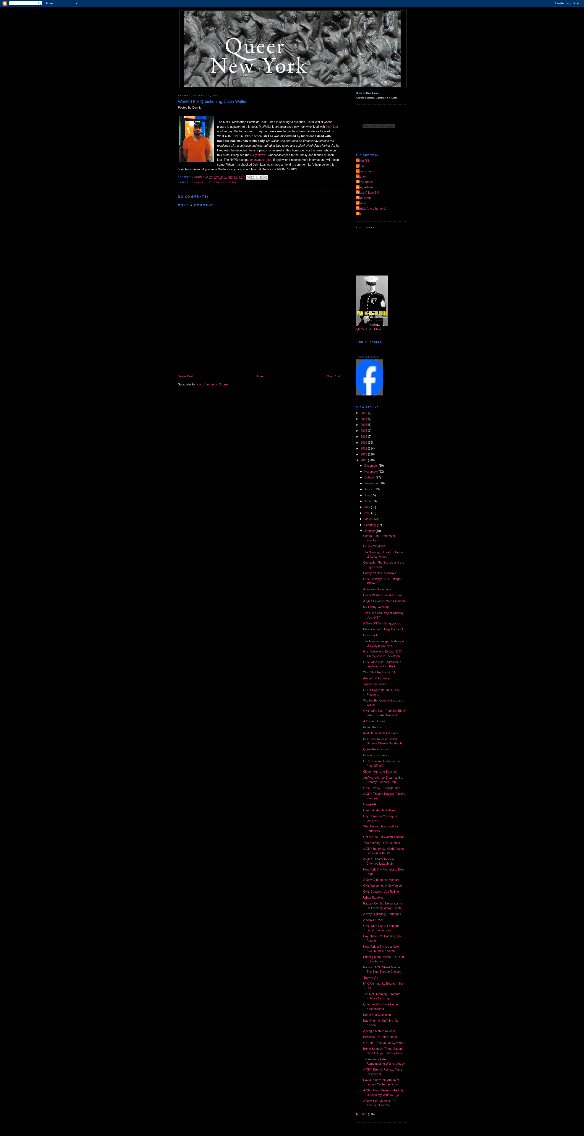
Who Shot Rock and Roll (379, 672)
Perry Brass (365, 182)
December (371, 465)
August (369, 489)
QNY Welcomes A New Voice (382, 885)
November (371, 471)
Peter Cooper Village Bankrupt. (383, 629)
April (367, 513)
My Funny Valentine (376, 607)
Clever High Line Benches (380, 771)
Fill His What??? (374, 546)
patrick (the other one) (371, 208)
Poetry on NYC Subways (379, 573)
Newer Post (185, 376)
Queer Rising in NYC (377, 749)
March (368, 519)
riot (359, 214)
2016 (364, 424)
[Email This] (248, 177)
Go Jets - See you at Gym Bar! (383, 1043)
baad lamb (364, 198)
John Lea (332, 126)
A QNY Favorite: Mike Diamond (384, 601)
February (370, 525)
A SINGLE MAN (373, 920)
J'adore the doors (374, 684)
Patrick (361, 176)
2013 (364, 442)
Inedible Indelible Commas (380, 733)
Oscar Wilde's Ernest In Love (382, 595)
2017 (364, 419)
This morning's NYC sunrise (381, 843)
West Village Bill (368, 192)
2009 (364, 1114)
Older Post (333, 376)
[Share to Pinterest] (265, 177)
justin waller (216, 182)
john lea (196, 182)
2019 (364, 413)
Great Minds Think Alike (379, 810)
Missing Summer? (375, 755)
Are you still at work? (377, 678)
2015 (364, 430)
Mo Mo (361, 166)
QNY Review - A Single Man (381, 788)
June (368, 501)
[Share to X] (257, 177)
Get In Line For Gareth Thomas (383, 837)
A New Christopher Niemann (381, 879)
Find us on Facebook (367, 357)
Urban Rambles (373, 897)
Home (259, 376)
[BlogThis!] (252, 177)
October (370, 477)
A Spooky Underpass (377, 589)
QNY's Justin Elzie (368, 329)
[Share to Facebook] (261, 177)
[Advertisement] (259, 340)
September (372, 483)
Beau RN (363, 160)
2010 (364, 460)
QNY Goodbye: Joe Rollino (381, 891)
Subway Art (370, 977)
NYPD (232, 182)
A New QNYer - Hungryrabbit (382, 623)
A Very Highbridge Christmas (382, 914)
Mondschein (365, 171)
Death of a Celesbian (377, 1014)
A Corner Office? (374, 721)
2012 (364, 448)
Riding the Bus (373, 727)
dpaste (361, 203)
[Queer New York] (369, 394)
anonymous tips (260, 159)
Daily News (258, 155)
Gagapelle (369, 804)
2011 (364, 454)
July (367, 495)
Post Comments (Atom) (212, 384)
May (367, 507)
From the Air (371, 635)
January (370, 531)
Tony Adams (365, 187)
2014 (364, 436)
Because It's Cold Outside (380, 1037)
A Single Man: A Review (379, 1031)
